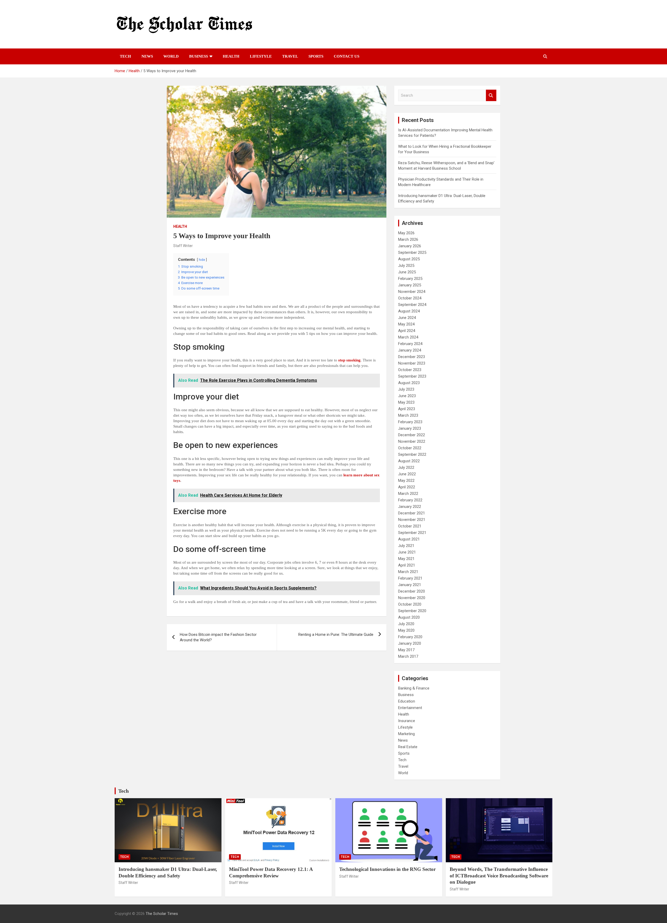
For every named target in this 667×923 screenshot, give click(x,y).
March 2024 (408, 337)
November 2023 (411, 363)
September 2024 (412, 304)
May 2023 (406, 402)
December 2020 (411, 591)
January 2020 (409, 643)
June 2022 (407, 474)
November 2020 (411, 597)
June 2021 (407, 552)
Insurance (406, 720)
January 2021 (409, 584)
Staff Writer (183, 246)
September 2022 (412, 454)
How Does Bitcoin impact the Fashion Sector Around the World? (218, 637)
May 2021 (406, 558)
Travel (290, 56)
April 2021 (406, 565)
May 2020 (406, 630)
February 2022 (410, 500)
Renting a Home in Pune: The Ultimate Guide (335, 634)
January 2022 (409, 506)
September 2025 (412, 252)
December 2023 (411, 356)
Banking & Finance (413, 688)
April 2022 (406, 487)
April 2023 (406, 409)
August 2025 (409, 259)
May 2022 (406, 480)
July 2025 (406, 265)
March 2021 (408, 571)
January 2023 (409, 428)
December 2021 (411, 513)
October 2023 (409, 369)
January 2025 (409, 285)
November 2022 (411, 441)
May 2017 (406, 650)
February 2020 (410, 637)
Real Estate (407, 746)
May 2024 (406, 324)
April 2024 (406, 330)
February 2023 (410, 422)
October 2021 (409, 526)
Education (406, 701)
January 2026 (409, 246)
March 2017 (408, 656)
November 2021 (411, 519)
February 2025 (410, 278)
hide (202, 260)
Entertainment (410, 707)
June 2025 (407, 272)
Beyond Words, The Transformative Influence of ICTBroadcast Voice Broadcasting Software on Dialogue (499, 875)
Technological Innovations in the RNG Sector (387, 869)
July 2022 (406, 467)
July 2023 (406, 389)
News (147, 56)
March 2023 (408, 415)
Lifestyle (261, 56)
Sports (315, 56)
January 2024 (409, 350)
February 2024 (410, 343)
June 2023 (407, 395)
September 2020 (412, 610)
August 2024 (409, 311)
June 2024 (407, 317)
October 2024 (409, 298)
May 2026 (406, 233)
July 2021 (406, 545)
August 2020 (409, 617)
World (171, 56)
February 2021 (410, 578)
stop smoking (349, 360)
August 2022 (409, 461)
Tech (125, 56)
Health (231, 56)
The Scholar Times (162, 913)
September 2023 (412, 376)
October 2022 (409, 448)
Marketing (406, 733)
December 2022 (411, 435)
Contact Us (346, 56)
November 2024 (411, 291)
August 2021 (409, 539)
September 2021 (412, 532)
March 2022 (408, 493)
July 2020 (406, 624)
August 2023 (409, 382)
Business (198, 56)
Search (491, 95)
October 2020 (409, 604)
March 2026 (408, 239)
